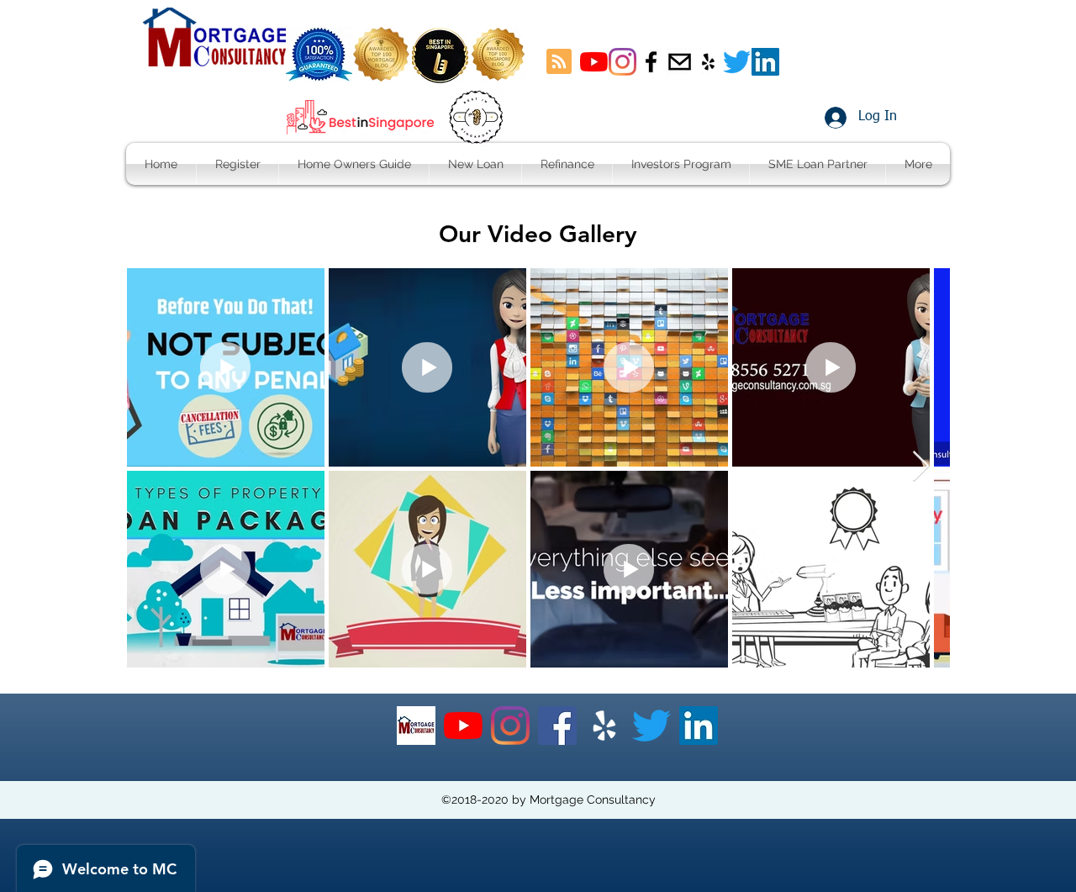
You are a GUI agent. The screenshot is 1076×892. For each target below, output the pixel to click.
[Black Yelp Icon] (708, 62)
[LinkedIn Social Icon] (765, 62)
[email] (680, 62)
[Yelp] (604, 725)
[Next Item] (921, 467)
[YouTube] (594, 62)
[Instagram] (622, 62)
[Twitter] (737, 62)
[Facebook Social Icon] (557, 725)
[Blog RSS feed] (559, 62)
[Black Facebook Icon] (651, 62)
